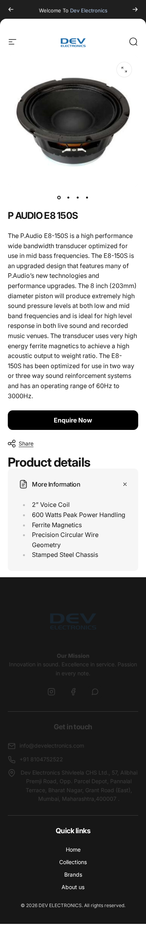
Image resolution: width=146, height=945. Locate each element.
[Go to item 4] (87, 197)
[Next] (135, 9)
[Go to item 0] (59, 197)
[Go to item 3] (78, 197)
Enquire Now (73, 420)
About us (73, 887)
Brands (73, 874)
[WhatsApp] (95, 692)
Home (73, 849)
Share (26, 443)
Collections (73, 862)
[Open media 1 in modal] (124, 69)
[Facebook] (73, 692)
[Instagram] (51, 692)
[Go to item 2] (68, 197)
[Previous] (10, 9)
